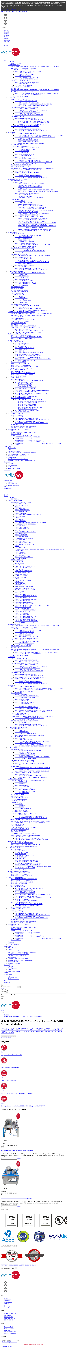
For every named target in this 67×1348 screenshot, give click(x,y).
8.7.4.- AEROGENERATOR (23, 301)
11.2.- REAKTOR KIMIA (18, 362)
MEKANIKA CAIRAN (21, 574)
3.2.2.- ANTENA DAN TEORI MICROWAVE (28, 94)
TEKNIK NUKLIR (20, 533)
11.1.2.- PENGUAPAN (21, 344)
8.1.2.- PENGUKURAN (22, 276)
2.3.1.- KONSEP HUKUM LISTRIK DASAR (28, 71)
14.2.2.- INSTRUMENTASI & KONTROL (27, 410)
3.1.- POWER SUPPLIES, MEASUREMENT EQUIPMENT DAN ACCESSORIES (35, 90)
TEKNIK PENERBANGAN (23, 543)
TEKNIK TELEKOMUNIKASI (24, 557)
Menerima (3, 10)
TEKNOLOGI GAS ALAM (23, 607)
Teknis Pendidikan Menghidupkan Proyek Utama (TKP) (23, 452)
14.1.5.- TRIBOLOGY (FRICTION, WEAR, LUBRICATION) (32, 390)
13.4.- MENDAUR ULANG (19, 376)
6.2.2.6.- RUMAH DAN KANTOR (28, 212)
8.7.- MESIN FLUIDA (17, 294)
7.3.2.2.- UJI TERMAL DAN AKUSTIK (29, 260)
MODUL (10, 941)
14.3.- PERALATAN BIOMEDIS (20, 412)
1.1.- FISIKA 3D (16, 63)
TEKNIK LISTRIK (20, 539)
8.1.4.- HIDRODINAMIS (22, 279)
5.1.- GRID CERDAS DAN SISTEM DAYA (24, 133)
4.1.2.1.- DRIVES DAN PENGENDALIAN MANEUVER (35, 104)
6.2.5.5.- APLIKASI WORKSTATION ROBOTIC (32, 224)
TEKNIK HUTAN (20, 508)
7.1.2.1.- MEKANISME (25, 238)
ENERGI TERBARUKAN (22, 608)
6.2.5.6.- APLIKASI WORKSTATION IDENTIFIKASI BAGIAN (37, 226)
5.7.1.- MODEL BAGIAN (22, 174)
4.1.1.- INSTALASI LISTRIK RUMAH (26, 101)
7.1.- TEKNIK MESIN (17, 233)
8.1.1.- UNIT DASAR (21, 274)
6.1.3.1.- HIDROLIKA (24, 194)
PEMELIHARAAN (20, 585)
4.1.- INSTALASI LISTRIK (19, 99)
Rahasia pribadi (8, 1327)
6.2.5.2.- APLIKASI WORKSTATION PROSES (32, 219)
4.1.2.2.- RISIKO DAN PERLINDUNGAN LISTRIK (33, 105)
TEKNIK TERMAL (20, 558)
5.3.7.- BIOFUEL (20, 157)
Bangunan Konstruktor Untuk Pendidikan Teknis (21, 460)
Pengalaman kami (12, 483)
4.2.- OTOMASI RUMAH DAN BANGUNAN (24, 107)
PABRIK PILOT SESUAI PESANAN (18, 429)
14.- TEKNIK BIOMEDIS (15, 377)
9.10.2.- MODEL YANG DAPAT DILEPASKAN (29, 330)
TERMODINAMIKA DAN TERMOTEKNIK (24, 432)
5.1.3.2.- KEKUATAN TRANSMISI (28, 141)
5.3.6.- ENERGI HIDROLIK (23, 155)
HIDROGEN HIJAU (10, 1318)
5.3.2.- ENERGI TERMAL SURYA (25, 149)
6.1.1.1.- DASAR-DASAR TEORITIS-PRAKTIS (32, 183)
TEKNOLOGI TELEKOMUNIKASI (25, 610)
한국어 (6, 45)
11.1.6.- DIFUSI (19, 351)
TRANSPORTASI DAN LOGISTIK (25, 622)
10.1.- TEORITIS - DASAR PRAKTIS (22, 335)
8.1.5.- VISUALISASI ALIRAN (24, 280)
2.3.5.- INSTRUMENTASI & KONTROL (27, 77)
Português (7, 40)
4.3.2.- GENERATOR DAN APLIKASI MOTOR (29, 119)
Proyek (10, 449)
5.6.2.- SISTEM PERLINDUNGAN (25, 171)
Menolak (9, 10)
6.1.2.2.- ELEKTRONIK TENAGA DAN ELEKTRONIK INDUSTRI (38, 191)
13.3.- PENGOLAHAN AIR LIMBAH (22, 374)
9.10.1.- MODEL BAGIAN (22, 329)
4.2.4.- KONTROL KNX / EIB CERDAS (26, 113)
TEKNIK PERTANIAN (21, 527)
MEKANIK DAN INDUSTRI (23, 571)
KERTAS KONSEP (10, 1315)
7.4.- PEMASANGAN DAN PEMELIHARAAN (25, 265)
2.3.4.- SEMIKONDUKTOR (23, 76)
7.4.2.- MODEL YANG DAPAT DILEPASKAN (28, 268)
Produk (6, 496)
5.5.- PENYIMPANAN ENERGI (20, 166)
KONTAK (7, 982)
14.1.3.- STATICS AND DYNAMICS (25, 387)
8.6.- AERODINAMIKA (18, 293)
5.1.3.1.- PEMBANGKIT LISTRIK (28, 140)
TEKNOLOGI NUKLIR (22, 614)
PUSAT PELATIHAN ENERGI (24, 538)
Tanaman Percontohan (14, 963)
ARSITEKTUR (19, 530)
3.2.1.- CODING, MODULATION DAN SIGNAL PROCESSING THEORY (37, 93)
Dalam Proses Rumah (14, 468)
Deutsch (6, 41)
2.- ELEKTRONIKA (14, 65)
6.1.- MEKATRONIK (17, 180)
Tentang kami (8, 974)
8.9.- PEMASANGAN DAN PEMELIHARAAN (25, 305)
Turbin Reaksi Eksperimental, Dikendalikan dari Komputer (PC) (16, 1198)
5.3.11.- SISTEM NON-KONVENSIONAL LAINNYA (30, 163)
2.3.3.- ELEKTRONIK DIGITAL (24, 74)
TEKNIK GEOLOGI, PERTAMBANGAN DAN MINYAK (32, 522)
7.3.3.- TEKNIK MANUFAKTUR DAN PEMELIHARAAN (32, 262)
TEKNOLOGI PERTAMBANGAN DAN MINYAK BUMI (32, 605)
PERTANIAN (19, 582)
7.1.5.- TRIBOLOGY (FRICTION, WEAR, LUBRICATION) (32, 244)
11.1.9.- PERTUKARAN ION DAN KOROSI (28, 355)
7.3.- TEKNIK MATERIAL (19, 254)
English (6, 30)
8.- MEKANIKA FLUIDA (15, 271)
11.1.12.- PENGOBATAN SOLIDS (25, 360)
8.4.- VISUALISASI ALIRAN (19, 290)
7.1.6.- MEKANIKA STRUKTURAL (25, 246)
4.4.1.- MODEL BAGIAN (22, 127)
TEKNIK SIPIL (19, 555)
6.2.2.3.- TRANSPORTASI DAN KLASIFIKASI (32, 207)
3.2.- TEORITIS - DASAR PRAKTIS (22, 91)
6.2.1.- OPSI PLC (20, 201)
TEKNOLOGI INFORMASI (23, 600)
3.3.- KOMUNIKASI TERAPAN (20, 96)
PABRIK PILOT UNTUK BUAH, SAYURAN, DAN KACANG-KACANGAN (38, 443)
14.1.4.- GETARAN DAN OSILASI (25, 388)
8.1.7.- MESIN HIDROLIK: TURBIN (25, 284)
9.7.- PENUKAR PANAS (18, 323)
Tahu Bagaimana (12, 465)
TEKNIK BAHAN (20, 552)
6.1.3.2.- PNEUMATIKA (25, 196)
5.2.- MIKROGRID (16, 144)
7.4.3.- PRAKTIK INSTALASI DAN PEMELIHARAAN (31, 269)
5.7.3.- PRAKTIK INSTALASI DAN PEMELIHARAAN (31, 177)
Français (6, 33)
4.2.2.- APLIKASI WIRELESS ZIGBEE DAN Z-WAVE (31, 110)
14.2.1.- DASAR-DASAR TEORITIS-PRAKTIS (28, 399)
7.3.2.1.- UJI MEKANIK (25, 259)
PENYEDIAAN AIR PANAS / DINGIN (26, 418)
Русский (6, 35)
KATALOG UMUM (10, 1313)
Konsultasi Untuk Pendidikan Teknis (18, 459)
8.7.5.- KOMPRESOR (21, 302)
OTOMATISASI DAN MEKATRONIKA (26, 621)
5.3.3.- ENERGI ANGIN (22, 151)
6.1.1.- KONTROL (20, 182)
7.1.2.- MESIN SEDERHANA (23, 237)
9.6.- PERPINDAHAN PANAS (20, 321)
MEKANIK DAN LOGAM (22, 572)
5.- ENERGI (11, 132)
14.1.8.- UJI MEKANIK (21, 395)
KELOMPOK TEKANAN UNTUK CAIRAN (28, 421)
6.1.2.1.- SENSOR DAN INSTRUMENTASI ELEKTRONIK (35, 190)
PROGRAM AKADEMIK (15, 500)
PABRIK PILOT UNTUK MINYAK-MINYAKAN (29, 441)
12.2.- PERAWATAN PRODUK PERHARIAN (24, 366)
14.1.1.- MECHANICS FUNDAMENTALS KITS (29, 380)
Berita (6, 980)
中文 (5, 43)
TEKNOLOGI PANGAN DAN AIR (21, 435)
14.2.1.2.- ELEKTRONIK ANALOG (28, 402)
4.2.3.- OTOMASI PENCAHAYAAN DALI (27, 112)
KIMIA (17, 517)
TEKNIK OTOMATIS (21, 535)
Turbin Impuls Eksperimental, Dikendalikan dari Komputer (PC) (17, 1150)
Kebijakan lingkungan (10, 1333)
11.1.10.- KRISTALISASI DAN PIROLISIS (27, 357)
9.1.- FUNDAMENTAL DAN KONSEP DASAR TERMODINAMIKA (31, 313)
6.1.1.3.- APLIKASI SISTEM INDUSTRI (30, 187)
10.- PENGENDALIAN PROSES (17, 334)
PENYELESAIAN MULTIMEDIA (21, 427)
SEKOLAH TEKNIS (17, 560)
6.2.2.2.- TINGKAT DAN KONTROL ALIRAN (32, 205)
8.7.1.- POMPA (19, 296)
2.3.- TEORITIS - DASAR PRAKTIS (22, 69)
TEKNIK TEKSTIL (20, 513)
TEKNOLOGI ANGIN (21, 613)
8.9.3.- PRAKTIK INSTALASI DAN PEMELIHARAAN (31, 310)
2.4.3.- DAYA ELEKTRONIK (23, 85)
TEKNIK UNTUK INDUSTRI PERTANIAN (28, 514)
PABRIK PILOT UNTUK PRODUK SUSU (27, 437)
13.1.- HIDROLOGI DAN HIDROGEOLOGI (24, 371)
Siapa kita (10, 482)
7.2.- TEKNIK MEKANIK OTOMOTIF (22, 248)
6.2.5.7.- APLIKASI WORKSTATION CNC (30, 227)
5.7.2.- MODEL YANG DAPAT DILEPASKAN (28, 176)
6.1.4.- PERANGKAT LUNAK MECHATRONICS (29, 198)
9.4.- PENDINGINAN (17, 318)
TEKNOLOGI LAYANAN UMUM (25, 618)
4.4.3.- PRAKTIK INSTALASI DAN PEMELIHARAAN (31, 130)
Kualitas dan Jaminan (13, 485)
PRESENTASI (8, 1317)
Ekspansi (10, 463)
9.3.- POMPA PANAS (17, 316)
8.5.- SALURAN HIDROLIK (19, 291)
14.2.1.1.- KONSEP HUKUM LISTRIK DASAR (32, 401)
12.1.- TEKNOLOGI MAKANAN (21, 365)
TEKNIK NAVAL (20, 525)
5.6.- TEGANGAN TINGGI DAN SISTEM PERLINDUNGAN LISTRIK (32, 168)
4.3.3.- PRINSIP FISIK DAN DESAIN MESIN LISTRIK (31, 124)
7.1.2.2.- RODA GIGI (24, 240)
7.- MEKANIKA (12, 232)
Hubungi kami (8, 1307)
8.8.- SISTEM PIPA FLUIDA (19, 304)
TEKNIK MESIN (20, 516)
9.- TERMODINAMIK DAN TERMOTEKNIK (21, 312)
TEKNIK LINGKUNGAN (22, 510)
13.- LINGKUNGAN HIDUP (16, 370)
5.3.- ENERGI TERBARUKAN (20, 146)
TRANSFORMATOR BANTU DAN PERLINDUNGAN (31, 423)
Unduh (6, 972)
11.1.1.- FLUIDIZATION (22, 343)
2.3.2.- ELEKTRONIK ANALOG (24, 72)
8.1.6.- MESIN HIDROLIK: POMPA (25, 282)
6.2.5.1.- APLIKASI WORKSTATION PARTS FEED (33, 218)
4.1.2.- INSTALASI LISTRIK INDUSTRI (27, 102)
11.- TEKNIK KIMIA (14, 340)
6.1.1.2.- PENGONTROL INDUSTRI (29, 185)
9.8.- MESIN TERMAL (18, 324)
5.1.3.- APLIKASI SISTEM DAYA (25, 138)
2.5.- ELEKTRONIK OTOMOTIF (21, 87)
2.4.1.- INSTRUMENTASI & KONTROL (27, 82)
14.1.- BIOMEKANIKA (18, 379)
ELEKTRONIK (19, 561)
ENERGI (13, 430)
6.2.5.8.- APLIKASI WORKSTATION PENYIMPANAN (34, 229)
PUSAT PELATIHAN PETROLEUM (25, 524)
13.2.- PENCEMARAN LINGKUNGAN (23, 373)
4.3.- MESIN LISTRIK (17, 116)
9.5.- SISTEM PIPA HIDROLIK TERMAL (23, 319)
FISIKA (17, 546)
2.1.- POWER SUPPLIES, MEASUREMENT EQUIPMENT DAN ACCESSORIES (35, 66)
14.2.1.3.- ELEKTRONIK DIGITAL (28, 404)
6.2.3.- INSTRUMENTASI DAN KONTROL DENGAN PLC (32, 213)
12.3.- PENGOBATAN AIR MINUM (21, 368)
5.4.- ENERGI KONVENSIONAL (21, 165)
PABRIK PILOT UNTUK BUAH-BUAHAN (28, 440)
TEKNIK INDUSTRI (21, 547)
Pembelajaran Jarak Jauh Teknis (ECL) (18, 454)
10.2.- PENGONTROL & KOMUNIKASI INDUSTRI (26, 337)
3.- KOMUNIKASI (13, 88)
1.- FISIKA (11, 62)
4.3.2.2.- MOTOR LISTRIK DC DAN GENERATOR (33, 123)
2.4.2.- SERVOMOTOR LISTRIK (24, 83)
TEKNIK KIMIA (16, 434)
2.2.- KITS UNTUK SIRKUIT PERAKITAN (24, 68)
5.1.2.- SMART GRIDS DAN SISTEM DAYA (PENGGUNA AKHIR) (35, 137)
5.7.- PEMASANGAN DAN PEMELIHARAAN (25, 173)
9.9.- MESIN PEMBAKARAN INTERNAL (23, 326)
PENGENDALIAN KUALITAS (24, 602)
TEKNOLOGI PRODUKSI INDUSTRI (26, 599)
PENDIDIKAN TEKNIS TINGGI (21, 502)
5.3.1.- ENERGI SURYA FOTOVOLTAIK (27, 148)
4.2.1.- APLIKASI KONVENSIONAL (26, 108)
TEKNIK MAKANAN (21, 503)
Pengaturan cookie (17, 10)
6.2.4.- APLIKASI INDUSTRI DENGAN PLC (28, 215)
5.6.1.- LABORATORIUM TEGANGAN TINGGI (29, 169)
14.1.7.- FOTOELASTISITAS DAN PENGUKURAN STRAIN (33, 393)
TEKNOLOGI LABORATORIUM (25, 619)
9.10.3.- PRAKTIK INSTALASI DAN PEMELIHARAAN (31, 332)
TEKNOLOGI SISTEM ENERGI (24, 603)
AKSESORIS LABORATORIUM (17, 413)
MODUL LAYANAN (17, 415)
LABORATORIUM (13, 944)
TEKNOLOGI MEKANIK (22, 611)
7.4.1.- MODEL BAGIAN (22, 266)
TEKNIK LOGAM (20, 553)
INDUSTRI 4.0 (8, 1320)
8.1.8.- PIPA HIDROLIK (22, 285)
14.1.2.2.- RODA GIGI (24, 385)
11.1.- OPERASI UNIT (17, 341)
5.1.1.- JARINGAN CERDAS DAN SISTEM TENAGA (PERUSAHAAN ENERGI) (39, 135)
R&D (9, 466)
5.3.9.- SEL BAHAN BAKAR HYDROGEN (27, 160)
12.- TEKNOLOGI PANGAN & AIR (18, 363)
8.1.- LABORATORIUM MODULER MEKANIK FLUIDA (28, 273)
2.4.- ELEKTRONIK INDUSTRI (20, 80)
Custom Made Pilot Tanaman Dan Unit (18, 455)
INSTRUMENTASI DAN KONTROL (26, 589)
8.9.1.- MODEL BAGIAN (22, 307)
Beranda (6, 494)
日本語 (6, 37)
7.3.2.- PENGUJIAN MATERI (23, 257)
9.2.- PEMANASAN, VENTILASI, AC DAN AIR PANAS (28, 315)
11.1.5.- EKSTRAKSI (21, 349)
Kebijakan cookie (9, 1328)
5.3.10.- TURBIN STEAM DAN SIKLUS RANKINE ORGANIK (33, 162)
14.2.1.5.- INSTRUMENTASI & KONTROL (31, 407)
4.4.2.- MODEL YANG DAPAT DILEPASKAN (28, 129)
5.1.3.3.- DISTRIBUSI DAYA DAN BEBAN (31, 143)
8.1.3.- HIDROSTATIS (21, 277)
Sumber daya (7, 1303)
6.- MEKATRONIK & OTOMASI (17, 179)
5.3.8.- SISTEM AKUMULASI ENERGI (26, 158)
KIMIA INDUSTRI (20, 577)
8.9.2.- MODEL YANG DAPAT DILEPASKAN (28, 309)
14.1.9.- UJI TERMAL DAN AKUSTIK (26, 396)
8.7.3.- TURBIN (19, 299)
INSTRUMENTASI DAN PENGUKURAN (23, 426)
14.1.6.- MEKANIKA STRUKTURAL (26, 391)
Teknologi (7, 965)
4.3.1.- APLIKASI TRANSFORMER (25, 118)
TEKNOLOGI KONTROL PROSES (25, 616)
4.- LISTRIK (11, 97)
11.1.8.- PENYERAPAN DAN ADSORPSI (27, 354)
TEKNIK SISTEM (20, 541)
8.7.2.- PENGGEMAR (21, 298)
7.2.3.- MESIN (19, 252)
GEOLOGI (18, 507)
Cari (19, 986)
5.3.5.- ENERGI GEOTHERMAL (24, 154)
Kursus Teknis (12, 457)
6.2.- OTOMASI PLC (17, 199)
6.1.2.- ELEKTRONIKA (22, 188)
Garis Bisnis (7, 946)
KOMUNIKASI (19, 563)
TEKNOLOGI (19, 593)
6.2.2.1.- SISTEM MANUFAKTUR (28, 204)
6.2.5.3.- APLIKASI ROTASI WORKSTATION (31, 221)
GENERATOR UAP (20, 416)
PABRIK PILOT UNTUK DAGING (25, 438)
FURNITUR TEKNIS (17, 424)
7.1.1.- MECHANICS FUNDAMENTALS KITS (28, 235)
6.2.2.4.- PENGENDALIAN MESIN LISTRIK (31, 208)
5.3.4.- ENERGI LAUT (21, 152)
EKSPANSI (11, 943)
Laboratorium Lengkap (14, 451)
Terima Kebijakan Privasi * (9, 1342)
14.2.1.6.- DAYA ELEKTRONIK (27, 409)
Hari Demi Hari (12, 448)
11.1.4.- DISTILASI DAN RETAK (24, 348)
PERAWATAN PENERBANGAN (24, 588)
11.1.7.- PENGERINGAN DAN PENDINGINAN (29, 352)
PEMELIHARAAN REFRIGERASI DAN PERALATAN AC (32, 420)
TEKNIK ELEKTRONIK (22, 528)
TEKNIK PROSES (20, 521)
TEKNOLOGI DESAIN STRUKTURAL (26, 597)
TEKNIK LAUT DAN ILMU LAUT (25, 544)
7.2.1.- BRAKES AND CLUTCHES (25, 249)
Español (6, 32)
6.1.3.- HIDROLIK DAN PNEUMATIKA (27, 193)
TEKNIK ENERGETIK (21, 536)
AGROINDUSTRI (20, 583)
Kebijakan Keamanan (10, 1331)
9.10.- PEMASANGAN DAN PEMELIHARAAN (25, 327)
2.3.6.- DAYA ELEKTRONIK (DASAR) (26, 79)
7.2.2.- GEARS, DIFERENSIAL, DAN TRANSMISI (30, 251)
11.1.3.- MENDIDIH (20, 346)
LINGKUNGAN (16, 445)
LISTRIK (17, 564)
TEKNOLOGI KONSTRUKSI (23, 594)
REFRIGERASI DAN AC (22, 575)
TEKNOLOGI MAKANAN (23, 580)
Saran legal (7, 1330)
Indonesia (7, 38)
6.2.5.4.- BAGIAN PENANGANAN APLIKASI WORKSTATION (37, 223)
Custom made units (13, 961)
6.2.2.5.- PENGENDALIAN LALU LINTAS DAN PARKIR (35, 210)
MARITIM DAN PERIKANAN (24, 586)
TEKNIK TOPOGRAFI (21, 505)
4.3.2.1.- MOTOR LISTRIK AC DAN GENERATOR (33, 121)
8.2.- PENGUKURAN (17, 287)
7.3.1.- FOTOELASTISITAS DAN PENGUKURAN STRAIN (32, 255)
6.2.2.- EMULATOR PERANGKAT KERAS (27, 202)
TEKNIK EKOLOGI (21, 511)
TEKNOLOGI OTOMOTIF (23, 568)
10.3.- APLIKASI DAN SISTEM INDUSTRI (24, 338)
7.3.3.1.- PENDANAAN (25, 263)
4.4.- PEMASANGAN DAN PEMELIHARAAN (25, 126)
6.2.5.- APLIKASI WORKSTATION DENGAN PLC (30, 216)
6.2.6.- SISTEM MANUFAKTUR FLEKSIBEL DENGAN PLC (33, 230)
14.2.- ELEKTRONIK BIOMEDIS (21, 398)
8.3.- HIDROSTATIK (17, 288)
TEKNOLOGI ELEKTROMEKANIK (26, 596)
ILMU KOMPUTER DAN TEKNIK (25, 532)
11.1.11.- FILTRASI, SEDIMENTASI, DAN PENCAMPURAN (33, 359)
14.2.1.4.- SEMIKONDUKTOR (27, 405)
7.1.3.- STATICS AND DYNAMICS (25, 241)
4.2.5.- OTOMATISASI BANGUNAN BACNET (29, 115)
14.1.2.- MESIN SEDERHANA (24, 382)
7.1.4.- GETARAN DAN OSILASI (25, 243)
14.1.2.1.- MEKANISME (25, 384)
